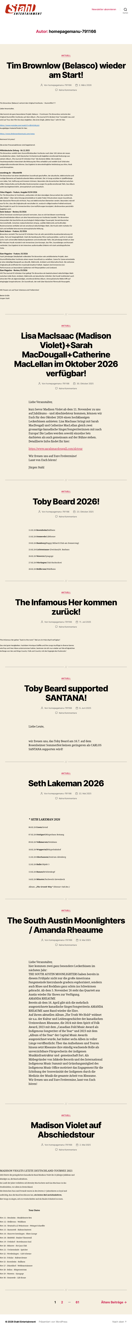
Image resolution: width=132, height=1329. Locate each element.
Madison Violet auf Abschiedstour (66, 1129)
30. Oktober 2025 (85, 383)
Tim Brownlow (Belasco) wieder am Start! (66, 70)
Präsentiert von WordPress (53, 1321)
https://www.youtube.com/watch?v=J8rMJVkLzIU (19, 125)
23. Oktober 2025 (85, 511)
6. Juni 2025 (85, 708)
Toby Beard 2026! (66, 501)
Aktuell (66, 55)
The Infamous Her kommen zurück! (66, 607)
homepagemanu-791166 (60, 85)
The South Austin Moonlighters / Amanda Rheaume (66, 925)
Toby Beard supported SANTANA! (66, 693)
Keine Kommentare (68, 90)
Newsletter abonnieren (104, 9)
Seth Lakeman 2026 (66, 783)
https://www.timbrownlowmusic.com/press (17, 134)
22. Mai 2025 (85, 793)
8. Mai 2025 (85, 940)
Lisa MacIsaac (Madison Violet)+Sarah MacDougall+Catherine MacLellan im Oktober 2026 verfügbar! (66, 354)
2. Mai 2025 (85, 1144)
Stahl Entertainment (25, 1321)
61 (77, 1302)
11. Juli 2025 (85, 622)
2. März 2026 (85, 85)
